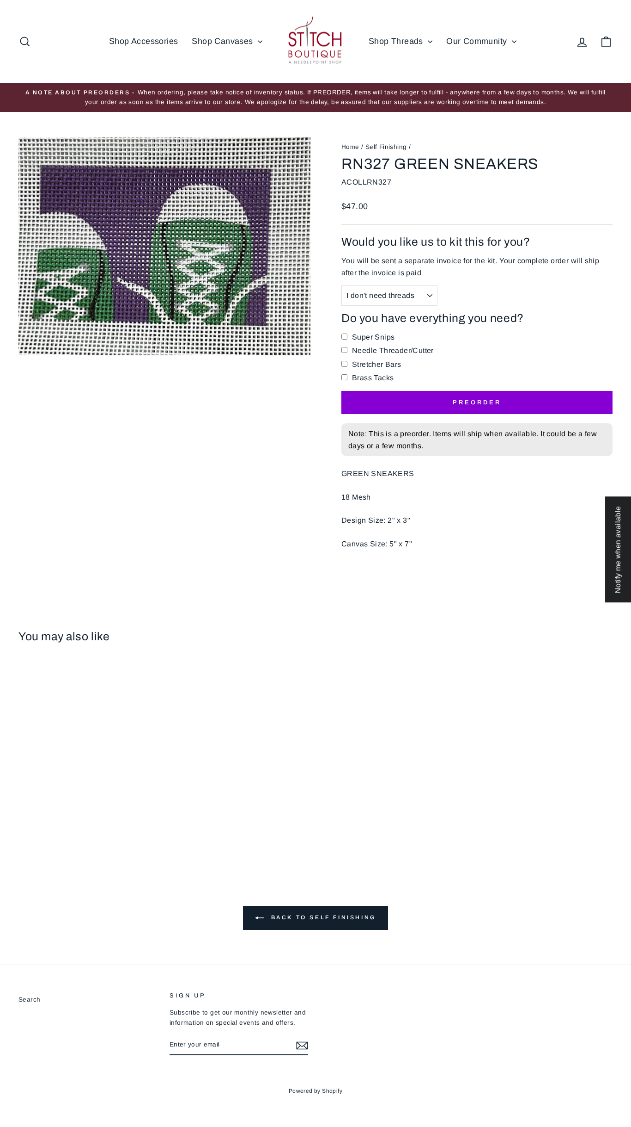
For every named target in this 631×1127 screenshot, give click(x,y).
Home (350, 146)
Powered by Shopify (315, 1091)
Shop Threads (397, 41)
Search (29, 999)
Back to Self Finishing (322, 917)
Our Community (478, 41)
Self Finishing (386, 146)
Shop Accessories (143, 41)
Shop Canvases (223, 41)
